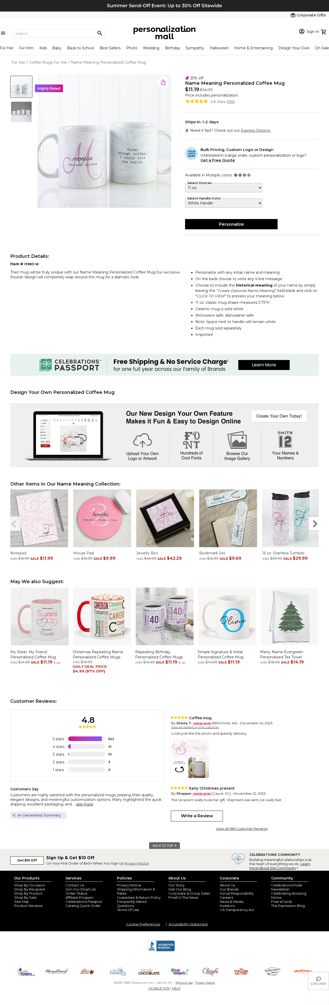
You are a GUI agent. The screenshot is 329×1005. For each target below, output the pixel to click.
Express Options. (256, 130)
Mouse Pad (83, 553)
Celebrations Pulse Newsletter (286, 887)
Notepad (18, 553)
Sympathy (195, 48)
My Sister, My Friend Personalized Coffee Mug (33, 654)
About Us (227, 885)
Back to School (80, 48)
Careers (226, 897)
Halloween (219, 48)
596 (231, 101)
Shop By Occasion (29, 885)
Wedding (151, 48)
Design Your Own (294, 48)
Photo (132, 48)
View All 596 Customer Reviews (242, 829)
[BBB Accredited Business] (161, 950)
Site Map (21, 901)
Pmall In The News (183, 897)
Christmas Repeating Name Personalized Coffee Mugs (98, 654)
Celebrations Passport (84, 901)
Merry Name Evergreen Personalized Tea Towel (281, 654)
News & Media (231, 901)
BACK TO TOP (163, 846)
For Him (26, 48)
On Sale (322, 48)
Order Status (76, 893)
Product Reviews (28, 906)
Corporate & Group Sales (189, 893)
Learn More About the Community (279, 866)
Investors (227, 906)
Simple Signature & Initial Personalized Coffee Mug (220, 654)
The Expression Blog (288, 906)
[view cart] (324, 31)
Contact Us (75, 885)
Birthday (172, 48)
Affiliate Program (80, 897)
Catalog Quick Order (83, 906)
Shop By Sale (25, 897)
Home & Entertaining (253, 48)
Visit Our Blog (179, 889)
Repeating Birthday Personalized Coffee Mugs (159, 654)
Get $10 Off (27, 860)
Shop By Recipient (29, 889)
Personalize (231, 224)
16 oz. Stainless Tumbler (283, 553)
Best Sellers (110, 48)
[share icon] (163, 82)
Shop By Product (28, 893)
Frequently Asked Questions (132, 903)
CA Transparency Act (237, 910)
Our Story (176, 885)
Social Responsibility (237, 893)
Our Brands (229, 889)
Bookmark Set (212, 553)
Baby (56, 48)
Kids (43, 48)
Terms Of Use (128, 910)
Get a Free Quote (217, 160)
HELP (176, 988)
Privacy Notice (137, 863)
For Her (7, 48)
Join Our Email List (81, 889)
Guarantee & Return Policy (139, 897)
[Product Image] (104, 141)
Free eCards (281, 901)
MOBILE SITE (159, 988)
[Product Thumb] (21, 87)
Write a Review (197, 815)
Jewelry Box (147, 553)
